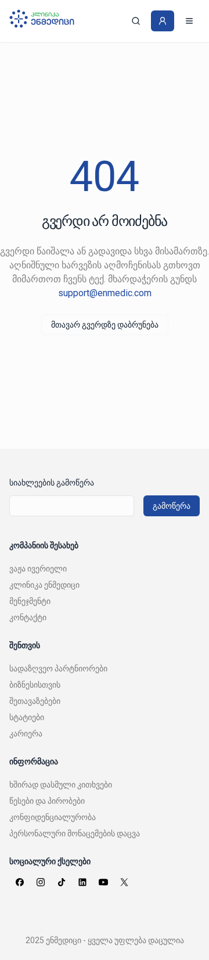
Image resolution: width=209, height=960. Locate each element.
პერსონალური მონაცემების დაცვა (74, 833)
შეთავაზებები (34, 701)
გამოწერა (171, 505)
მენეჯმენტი (30, 601)
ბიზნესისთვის (34, 684)
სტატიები (26, 717)
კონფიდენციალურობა (52, 817)
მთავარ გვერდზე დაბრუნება (104, 324)
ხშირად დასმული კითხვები (60, 784)
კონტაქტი (27, 617)
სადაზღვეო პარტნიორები (58, 668)
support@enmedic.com (105, 293)
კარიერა (25, 733)
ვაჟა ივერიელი (38, 568)
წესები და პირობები (47, 801)
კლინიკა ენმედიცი (44, 584)
